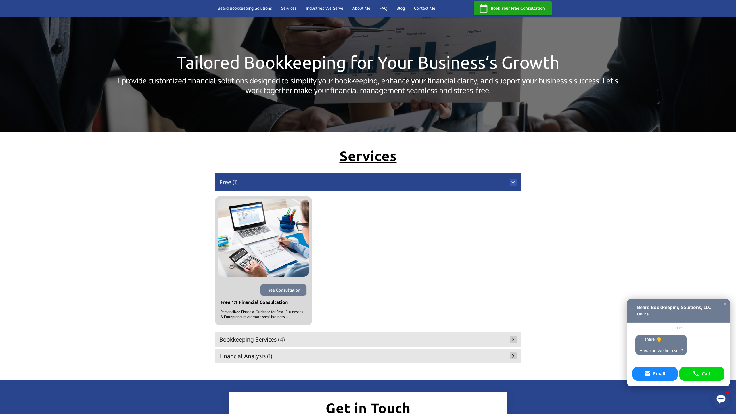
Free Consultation (283, 290)
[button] (368, 182)
